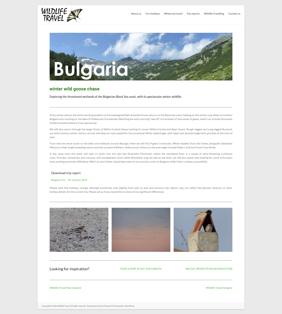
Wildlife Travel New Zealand (65, 287)
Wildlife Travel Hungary (219, 287)
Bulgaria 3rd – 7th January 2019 (69, 179)
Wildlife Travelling (214, 13)
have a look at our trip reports (140, 268)
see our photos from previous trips (208, 268)
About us (136, 13)
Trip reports (193, 13)
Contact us (234, 13)
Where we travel (173, 13)
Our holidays (152, 13)
